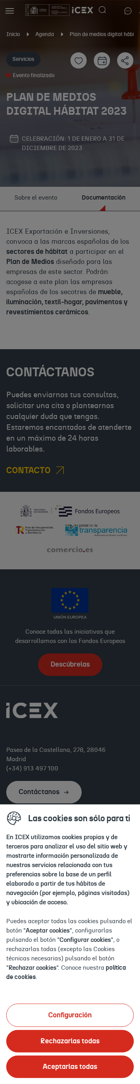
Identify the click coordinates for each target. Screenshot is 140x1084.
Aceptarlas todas (70, 1066)
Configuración (70, 1015)
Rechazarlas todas (70, 1040)
